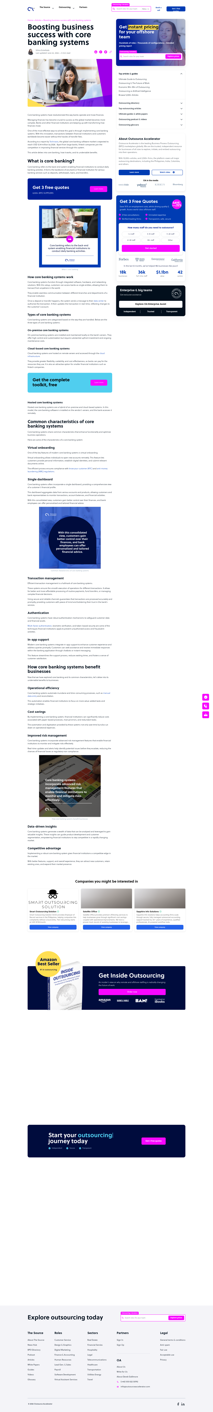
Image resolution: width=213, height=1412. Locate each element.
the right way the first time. (77, 719)
